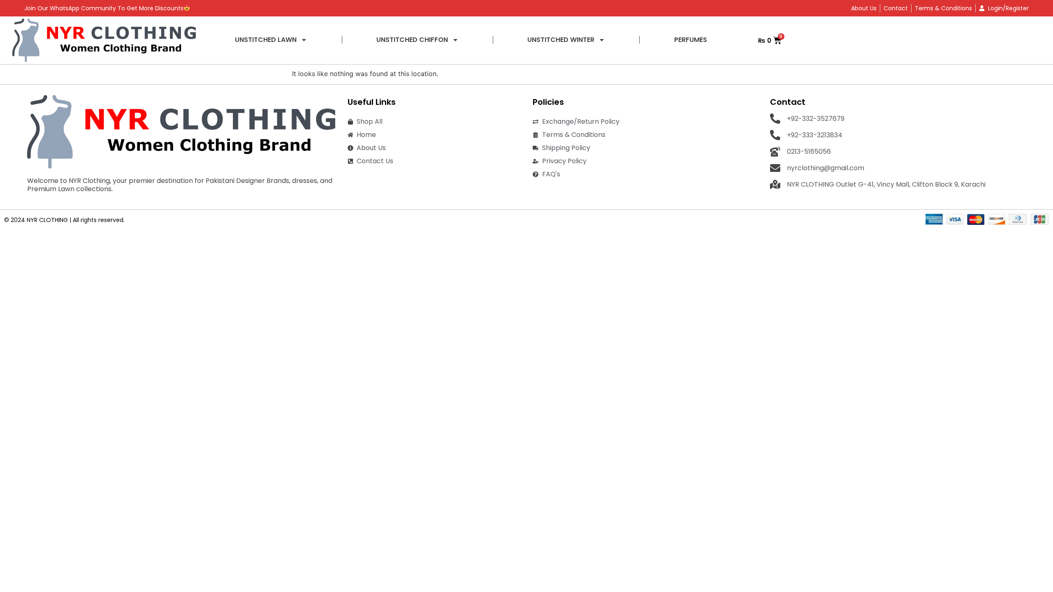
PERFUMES (690, 39)
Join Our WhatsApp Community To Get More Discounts (103, 8)
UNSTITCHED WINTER (560, 39)
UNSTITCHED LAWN (266, 39)
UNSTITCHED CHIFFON (412, 39)
